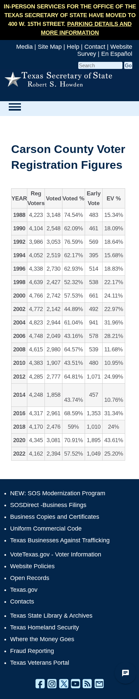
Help (73, 46)
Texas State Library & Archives (51, 615)
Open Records (29, 578)
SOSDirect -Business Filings (48, 505)
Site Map (50, 46)
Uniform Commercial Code (46, 528)
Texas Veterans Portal (39, 662)
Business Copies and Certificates (54, 516)
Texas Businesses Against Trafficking (60, 540)
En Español (116, 53)
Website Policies (32, 566)
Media (24, 46)
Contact (94, 46)
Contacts (22, 601)
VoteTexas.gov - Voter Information (55, 554)
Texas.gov (23, 589)
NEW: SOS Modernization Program (57, 493)
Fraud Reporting (32, 651)
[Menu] (15, 107)
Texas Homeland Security (44, 627)
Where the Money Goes (42, 639)
